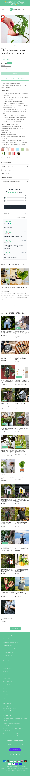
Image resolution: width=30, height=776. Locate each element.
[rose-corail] (12, 151)
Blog (4, 698)
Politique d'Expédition (8, 652)
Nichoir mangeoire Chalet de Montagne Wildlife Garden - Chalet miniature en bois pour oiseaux (8, 405)
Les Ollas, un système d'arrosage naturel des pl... (14, 288)
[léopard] (18, 154)
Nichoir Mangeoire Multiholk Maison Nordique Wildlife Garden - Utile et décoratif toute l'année (22, 405)
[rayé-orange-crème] (9, 154)
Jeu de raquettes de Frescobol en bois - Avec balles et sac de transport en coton (7, 593)
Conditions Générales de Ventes (10, 642)
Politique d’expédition (21, 770)
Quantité (3, 65)
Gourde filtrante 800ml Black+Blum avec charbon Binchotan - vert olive (20, 451)
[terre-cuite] (2, 151)
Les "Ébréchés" (6, 694)
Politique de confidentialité (23, 768)
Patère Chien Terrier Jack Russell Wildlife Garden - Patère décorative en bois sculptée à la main (7, 476)
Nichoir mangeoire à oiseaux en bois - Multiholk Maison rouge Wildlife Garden (7, 570)
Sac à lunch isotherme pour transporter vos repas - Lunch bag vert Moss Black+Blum (8, 428)
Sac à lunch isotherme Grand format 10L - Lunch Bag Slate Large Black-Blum (8, 357)
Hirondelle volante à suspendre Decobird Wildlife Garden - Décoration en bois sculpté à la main (21, 357)
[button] (3, 9)
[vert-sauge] (22, 151)
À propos (5, 664)
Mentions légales (22, 772)
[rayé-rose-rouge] (14, 154)
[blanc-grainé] (27, 151)
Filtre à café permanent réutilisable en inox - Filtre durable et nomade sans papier (21, 547)
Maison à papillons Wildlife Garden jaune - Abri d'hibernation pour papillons (22, 500)
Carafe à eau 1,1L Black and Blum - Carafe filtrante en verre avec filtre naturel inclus (8, 547)
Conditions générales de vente (11, 772)
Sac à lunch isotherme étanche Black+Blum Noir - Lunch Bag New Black (22, 523)
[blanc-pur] (7, 151)
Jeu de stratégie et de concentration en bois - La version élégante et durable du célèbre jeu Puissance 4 (22, 333)
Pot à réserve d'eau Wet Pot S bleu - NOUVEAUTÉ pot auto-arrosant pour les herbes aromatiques (22, 476)
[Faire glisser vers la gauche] (11, 45)
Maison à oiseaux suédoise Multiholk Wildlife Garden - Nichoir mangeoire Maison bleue (8, 332)
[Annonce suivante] (27, 3)
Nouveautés (6, 671)
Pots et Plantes (6, 678)
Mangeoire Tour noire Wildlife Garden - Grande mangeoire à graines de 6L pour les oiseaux (7, 381)
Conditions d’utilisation (10, 770)
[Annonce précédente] (2, 3)
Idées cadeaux (6, 688)
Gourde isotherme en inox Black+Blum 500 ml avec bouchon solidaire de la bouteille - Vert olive (7, 617)
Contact (5, 723)
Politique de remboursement (11, 768)
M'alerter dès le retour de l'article (15, 78)
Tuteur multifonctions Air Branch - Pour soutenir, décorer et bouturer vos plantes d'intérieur (22, 381)
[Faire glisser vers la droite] (18, 45)
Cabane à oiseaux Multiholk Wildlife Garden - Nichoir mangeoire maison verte (6, 523)
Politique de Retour (7, 655)
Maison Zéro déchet (7, 681)
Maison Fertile (9, 766)
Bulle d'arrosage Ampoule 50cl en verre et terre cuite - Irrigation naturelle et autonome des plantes (7, 452)
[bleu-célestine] (17, 151)
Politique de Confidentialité (9, 648)
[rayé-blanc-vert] (3, 154)
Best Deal (5, 691)
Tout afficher (15, 628)
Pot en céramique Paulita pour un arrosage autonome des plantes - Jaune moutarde (21, 570)
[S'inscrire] (22, 744)
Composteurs (6, 674)
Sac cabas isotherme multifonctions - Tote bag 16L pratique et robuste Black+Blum (21, 593)
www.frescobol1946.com (9, 710)
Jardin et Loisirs (6, 684)
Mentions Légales (7, 639)
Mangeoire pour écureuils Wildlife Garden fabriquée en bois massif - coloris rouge (22, 428)
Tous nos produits (7, 668)
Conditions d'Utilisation (8, 645)
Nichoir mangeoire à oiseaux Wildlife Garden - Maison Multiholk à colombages (8, 500)
